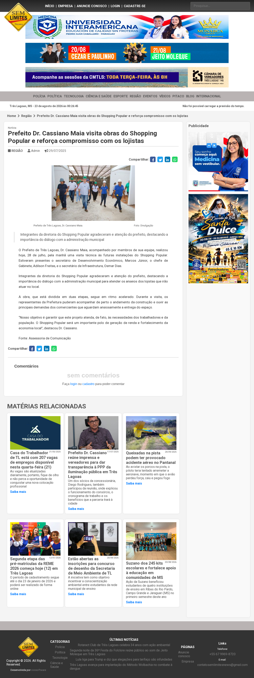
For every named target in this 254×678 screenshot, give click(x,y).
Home (11, 116)
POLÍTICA (54, 96)
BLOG (190, 96)
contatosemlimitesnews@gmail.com (222, 665)
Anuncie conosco (92, 6)
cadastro (88, 384)
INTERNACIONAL (208, 96)
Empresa (65, 6)
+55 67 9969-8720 (223, 654)
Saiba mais (18, 492)
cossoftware (38, 669)
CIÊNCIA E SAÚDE (99, 96)
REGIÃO (135, 96)
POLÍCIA (39, 96)
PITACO (178, 96)
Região (26, 116)
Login (115, 6)
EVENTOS (150, 96)
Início (49, 6)
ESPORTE (121, 96)
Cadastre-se (134, 6)
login (73, 384)
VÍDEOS (164, 96)
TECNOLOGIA (74, 96)
